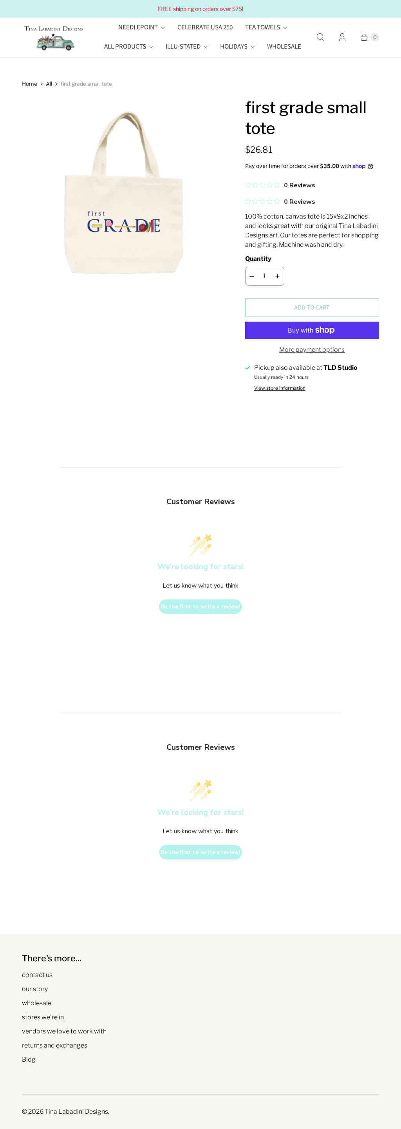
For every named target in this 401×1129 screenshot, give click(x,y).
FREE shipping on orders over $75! (200, 8)
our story (35, 989)
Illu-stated (183, 46)
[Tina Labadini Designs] (53, 37)
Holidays (233, 46)
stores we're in (43, 1017)
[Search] (320, 37)
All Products (125, 46)
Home (29, 83)
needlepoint (138, 27)
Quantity (258, 258)
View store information (279, 388)
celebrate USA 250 (205, 27)
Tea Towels (262, 27)
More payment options (312, 349)
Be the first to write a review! (200, 606)
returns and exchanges (54, 1045)
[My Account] (342, 37)
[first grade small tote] (122, 198)
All (49, 83)
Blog (29, 1059)
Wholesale (284, 46)
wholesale (36, 1003)
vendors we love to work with (64, 1031)
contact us (37, 975)
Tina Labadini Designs (76, 1111)
